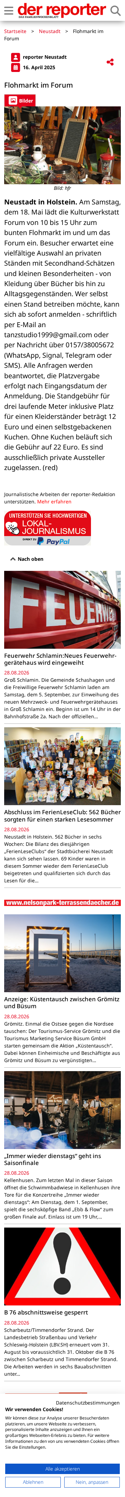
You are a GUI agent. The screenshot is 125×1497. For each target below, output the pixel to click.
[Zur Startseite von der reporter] (61, 10)
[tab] (20, 100)
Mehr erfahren (54, 501)
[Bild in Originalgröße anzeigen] (62, 145)
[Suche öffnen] (115, 10)
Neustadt (49, 31)
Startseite (15, 31)
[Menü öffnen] (8, 10)
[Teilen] (110, 62)
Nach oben (29, 559)
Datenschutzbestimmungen (88, 1402)
